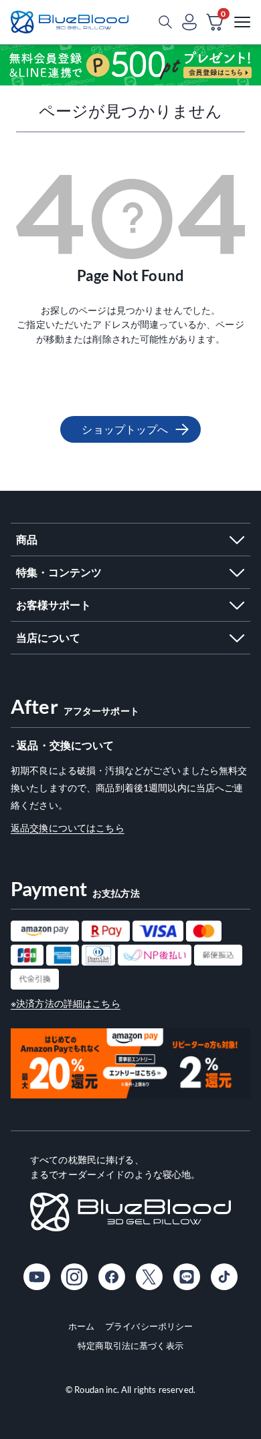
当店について (48, 637)
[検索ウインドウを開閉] (165, 22)
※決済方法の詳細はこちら (65, 1003)
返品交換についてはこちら (67, 827)
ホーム (81, 1326)
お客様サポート (53, 604)
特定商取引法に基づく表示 (130, 1345)
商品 (26, 539)
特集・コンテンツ (59, 572)
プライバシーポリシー (149, 1326)
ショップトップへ (125, 429)
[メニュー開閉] (242, 22)
